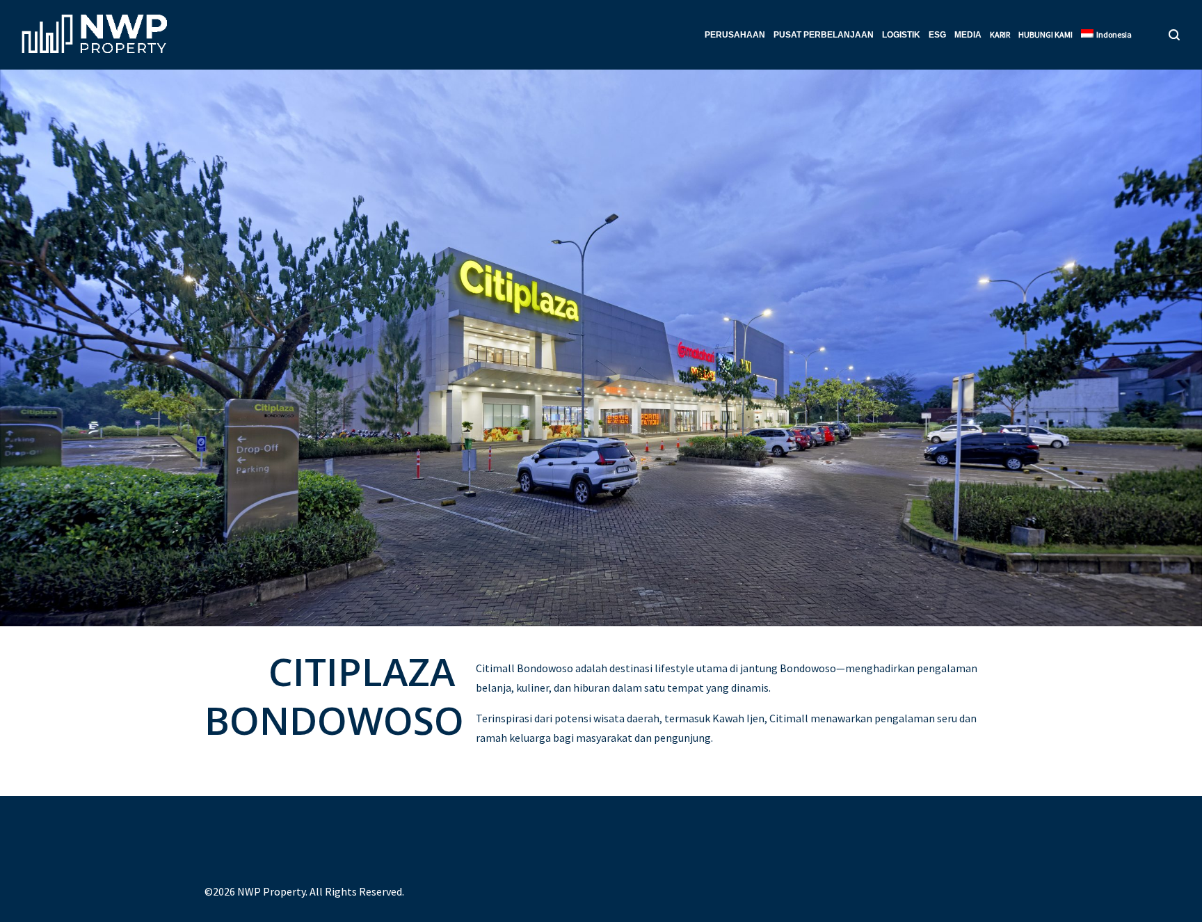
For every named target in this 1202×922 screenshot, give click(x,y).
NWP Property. (272, 891)
